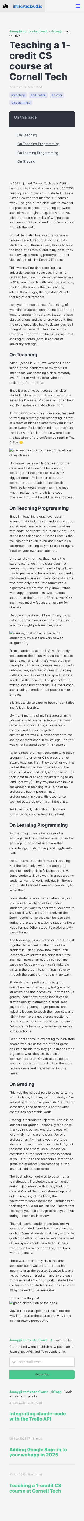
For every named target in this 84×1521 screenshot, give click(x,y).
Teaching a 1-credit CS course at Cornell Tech (35, 1488)
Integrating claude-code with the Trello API (37, 1416)
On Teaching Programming (38, 144)
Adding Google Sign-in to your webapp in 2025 (38, 1452)
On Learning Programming (38, 153)
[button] (78, 6)
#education (38, 95)
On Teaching (27, 135)
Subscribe (42, 1374)
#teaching (18, 95)
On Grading (26, 161)
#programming (20, 102)
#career (57, 95)
